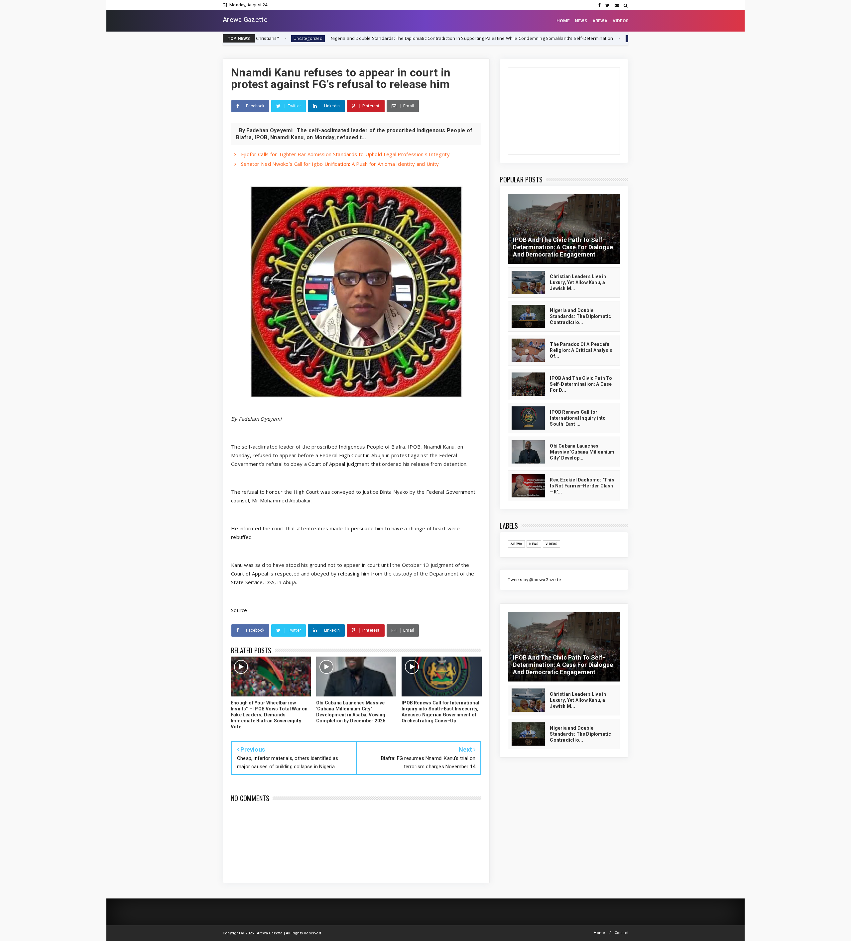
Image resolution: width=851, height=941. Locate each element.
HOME (562, 20)
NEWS (581, 20)
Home (599, 933)
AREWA (599, 20)
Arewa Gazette (245, 20)
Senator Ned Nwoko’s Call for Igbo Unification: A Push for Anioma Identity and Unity (339, 163)
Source (239, 610)
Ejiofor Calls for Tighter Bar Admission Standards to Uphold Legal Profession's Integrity (344, 154)
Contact (621, 933)
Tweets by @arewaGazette (534, 579)
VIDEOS (620, 20)
